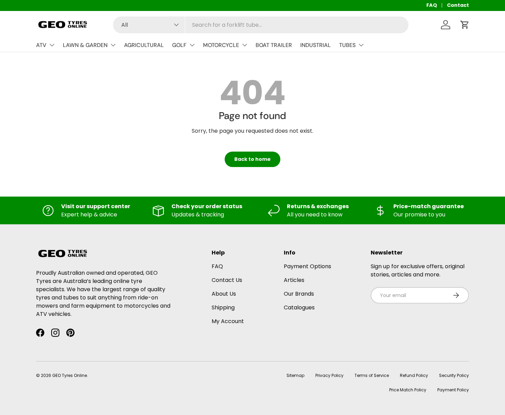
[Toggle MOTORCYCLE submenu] (244, 45)
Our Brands (299, 294)
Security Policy (454, 375)
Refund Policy (414, 375)
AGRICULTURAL (144, 45)
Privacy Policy (329, 375)
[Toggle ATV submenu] (52, 45)
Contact (458, 5)
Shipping (223, 307)
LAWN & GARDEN (85, 45)
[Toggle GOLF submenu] (192, 45)
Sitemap (295, 375)
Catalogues (299, 307)
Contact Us (227, 280)
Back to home (252, 159)
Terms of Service (372, 375)
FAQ (431, 5)
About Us (224, 294)
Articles (294, 280)
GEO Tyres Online (69, 375)
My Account (228, 321)
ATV (41, 45)
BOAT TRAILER (274, 45)
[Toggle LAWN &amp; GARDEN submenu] (113, 45)
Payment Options (307, 266)
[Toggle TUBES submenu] (361, 45)
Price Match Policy (407, 390)
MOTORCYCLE (221, 45)
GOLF (179, 45)
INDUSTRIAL (315, 45)
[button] (464, 24)
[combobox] (260, 24)
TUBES (347, 45)
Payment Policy (453, 390)
